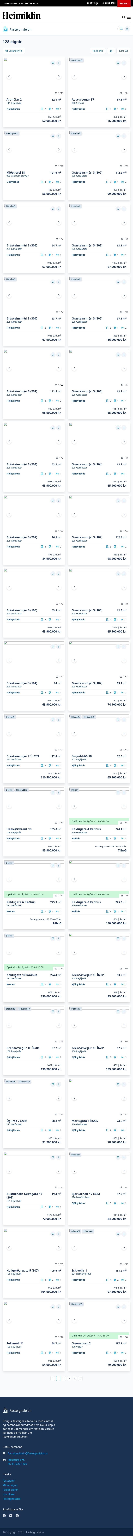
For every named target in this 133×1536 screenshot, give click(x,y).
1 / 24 (125, 93)
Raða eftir (98, 50)
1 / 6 (126, 458)
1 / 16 (60, 1337)
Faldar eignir (10, 1489)
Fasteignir (9, 1480)
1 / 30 (60, 822)
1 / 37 (125, 1187)
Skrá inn (110, 3)
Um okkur (9, 1494)
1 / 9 (126, 239)
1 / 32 (125, 822)
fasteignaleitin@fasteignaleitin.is (28, 1453)
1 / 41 (60, 1264)
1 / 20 (60, 166)
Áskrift (124, 3)
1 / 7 (61, 239)
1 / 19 (60, 93)
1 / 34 (125, 676)
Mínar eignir (10, 1485)
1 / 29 (60, 1041)
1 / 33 (125, 166)
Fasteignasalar (11, 1499)
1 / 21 (60, 749)
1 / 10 (60, 968)
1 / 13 (125, 749)
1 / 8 (126, 603)
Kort (121, 50)
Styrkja (94, 3)
